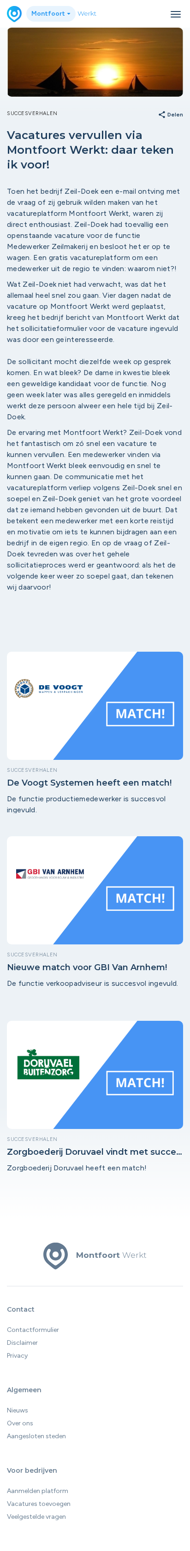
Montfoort (48, 13)
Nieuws (17, 1410)
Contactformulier (33, 1330)
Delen (170, 115)
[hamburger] (175, 14)
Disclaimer (22, 1343)
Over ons (20, 1423)
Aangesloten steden (36, 1436)
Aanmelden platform (37, 1491)
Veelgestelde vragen (36, 1517)
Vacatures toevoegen (39, 1504)
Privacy (17, 1356)
